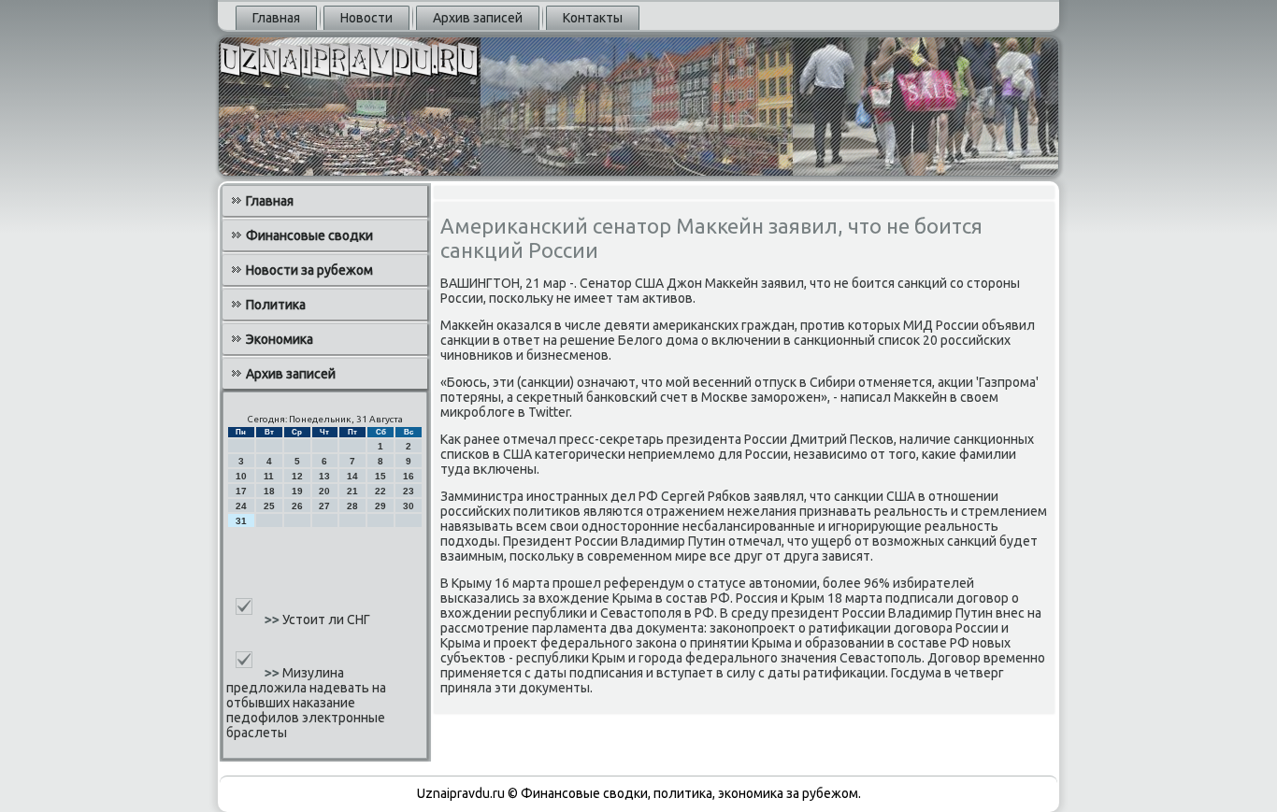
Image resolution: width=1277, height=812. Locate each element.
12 (297, 476)
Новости (366, 17)
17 (241, 491)
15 (380, 476)
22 (380, 491)
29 (380, 506)
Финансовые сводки (309, 235)
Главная (276, 17)
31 (241, 521)
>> (273, 619)
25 (269, 506)
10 (241, 476)
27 (324, 506)
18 (269, 491)
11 (269, 476)
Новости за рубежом (309, 270)
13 (324, 476)
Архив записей (478, 17)
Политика (276, 304)
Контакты (593, 17)
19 (297, 491)
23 (408, 491)
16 (408, 476)
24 (241, 506)
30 (408, 506)
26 (297, 506)
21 (352, 491)
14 (352, 476)
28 (352, 506)
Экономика (279, 339)
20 (324, 491)
